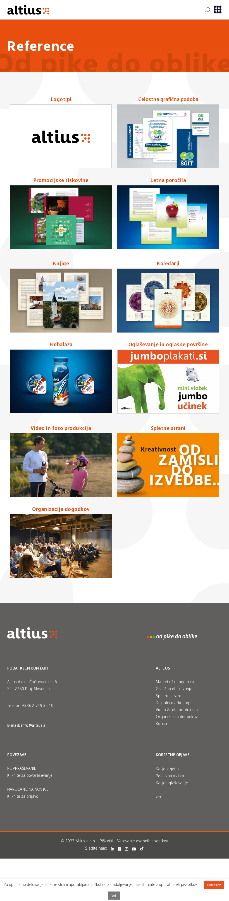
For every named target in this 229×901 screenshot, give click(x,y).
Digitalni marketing (172, 702)
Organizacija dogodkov (61, 509)
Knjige (61, 263)
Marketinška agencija (175, 681)
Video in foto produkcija (61, 428)
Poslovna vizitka (170, 775)
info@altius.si (34, 725)
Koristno (163, 723)
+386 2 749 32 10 (38, 705)
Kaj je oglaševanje (172, 782)
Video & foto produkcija (177, 709)
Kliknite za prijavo (23, 796)
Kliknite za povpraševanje (30, 775)
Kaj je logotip (167, 768)
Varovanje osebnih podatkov (142, 840)
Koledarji (168, 263)
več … (161, 796)
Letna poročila (168, 180)
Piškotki (106, 840)
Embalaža (61, 344)
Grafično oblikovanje (174, 688)
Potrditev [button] (214, 885)
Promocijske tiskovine (61, 180)
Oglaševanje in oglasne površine (168, 344)
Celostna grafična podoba (168, 99)
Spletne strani (168, 428)
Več (113, 895)
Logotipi (61, 99)
